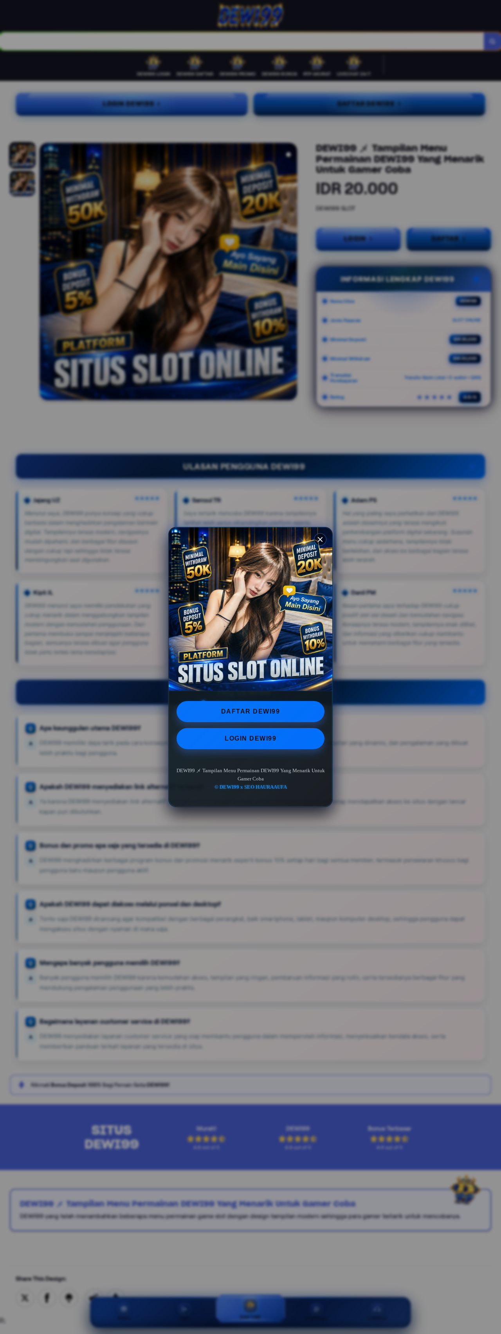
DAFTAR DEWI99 (250, 711)
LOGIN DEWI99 (250, 738)
